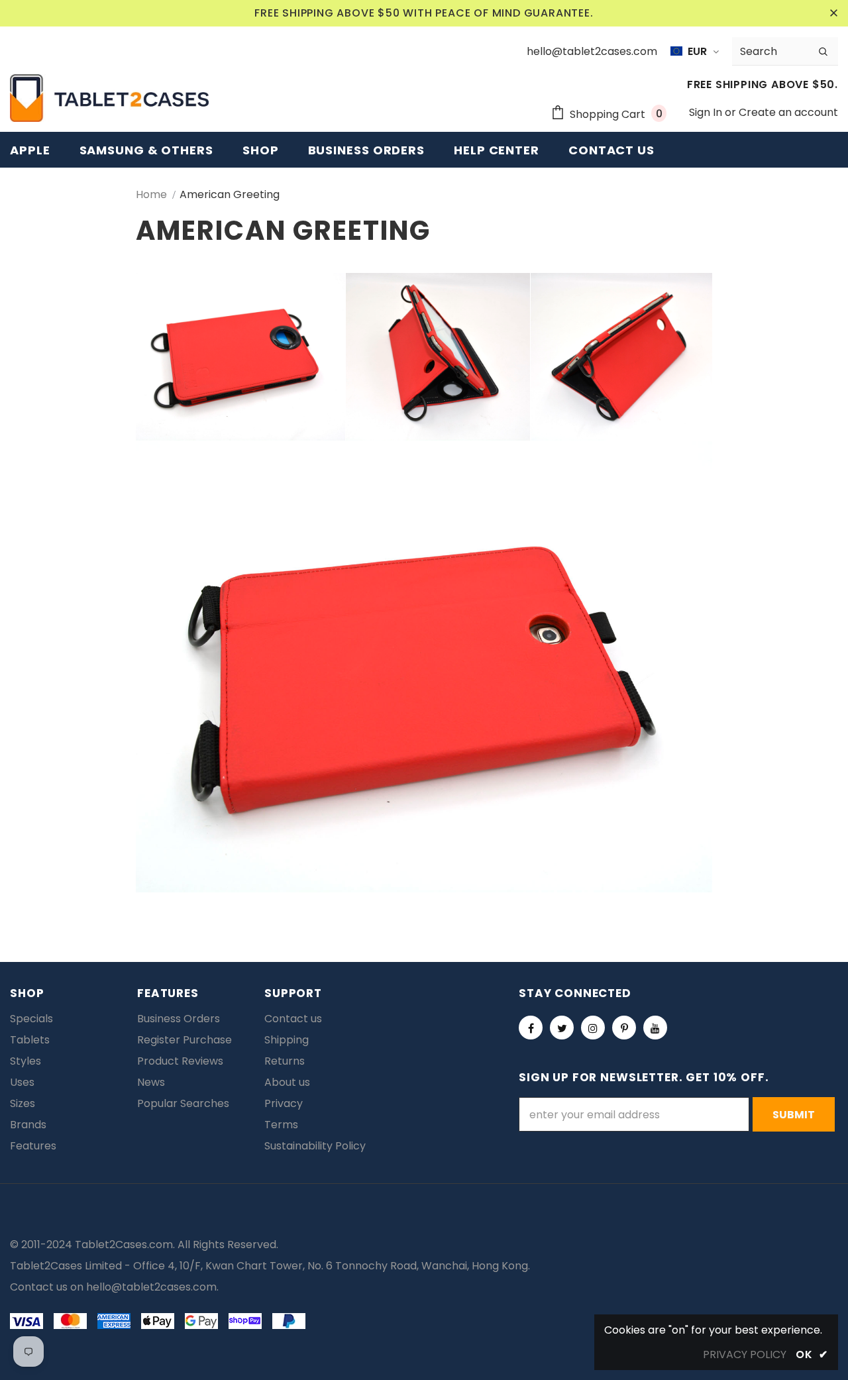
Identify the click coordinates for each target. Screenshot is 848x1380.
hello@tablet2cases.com (151, 1287)
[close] (833, 13)
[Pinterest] (624, 1027)
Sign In (707, 112)
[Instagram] (593, 1027)
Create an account (788, 112)
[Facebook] (531, 1027)
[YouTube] (655, 1027)
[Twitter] (562, 1027)
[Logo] (109, 98)
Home (151, 194)
